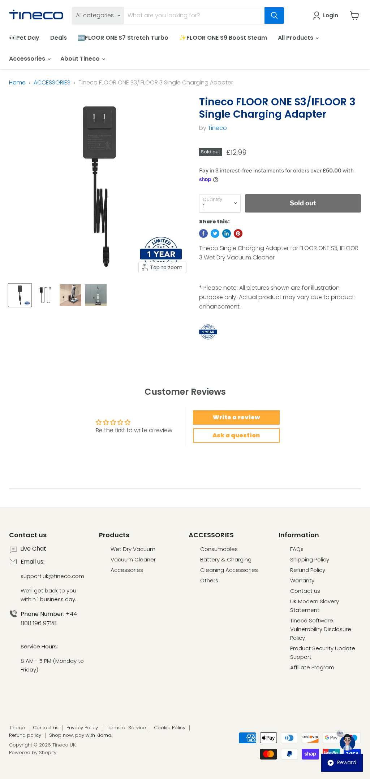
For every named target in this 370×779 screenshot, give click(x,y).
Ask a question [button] (236, 435)
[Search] (274, 15)
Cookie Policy (169, 727)
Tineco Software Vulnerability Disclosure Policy (320, 629)
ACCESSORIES (52, 82)
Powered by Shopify (32, 752)
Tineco (217, 128)
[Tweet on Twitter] (215, 233)
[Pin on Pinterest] (238, 233)
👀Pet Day (24, 38)
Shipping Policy (309, 559)
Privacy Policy (82, 727)
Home (17, 82)
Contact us (305, 591)
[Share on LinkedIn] (226, 233)
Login (330, 15)
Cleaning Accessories (229, 570)
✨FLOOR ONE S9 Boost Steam (223, 38)
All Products (296, 38)
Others (209, 580)
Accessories (28, 58)
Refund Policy (307, 570)
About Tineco (80, 58)
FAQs (297, 549)
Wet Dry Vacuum (133, 549)
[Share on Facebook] (203, 233)
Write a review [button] (236, 417)
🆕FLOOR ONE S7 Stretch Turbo (123, 38)
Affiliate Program (312, 667)
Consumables (219, 549)
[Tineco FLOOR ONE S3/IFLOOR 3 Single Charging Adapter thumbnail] (19, 295)
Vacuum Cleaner (133, 559)
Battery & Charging (225, 559)
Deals (58, 38)
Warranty (302, 580)
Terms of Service (126, 727)
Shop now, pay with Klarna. (80, 735)
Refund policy (25, 735)
